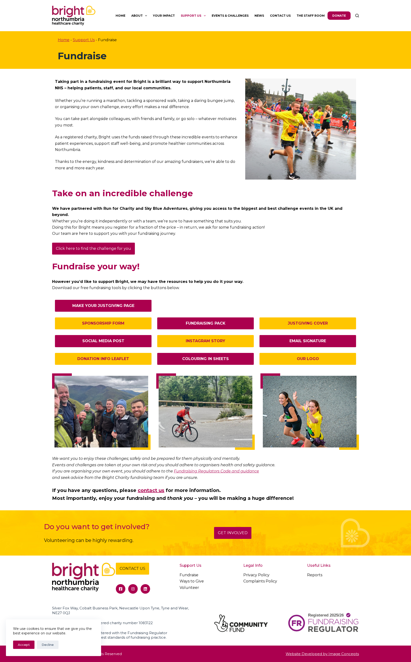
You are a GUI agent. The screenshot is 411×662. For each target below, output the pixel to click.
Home (120, 15)
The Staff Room (311, 15)
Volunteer (189, 587)
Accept (24, 645)
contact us (151, 490)
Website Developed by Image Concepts (322, 654)
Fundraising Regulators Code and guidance (216, 471)
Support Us (191, 15)
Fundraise (189, 575)
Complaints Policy (260, 581)
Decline (48, 645)
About (137, 15)
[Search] (357, 15)
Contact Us (280, 15)
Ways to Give (192, 581)
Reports (314, 575)
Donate (339, 15)
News (259, 15)
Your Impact (164, 15)
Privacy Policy (256, 575)
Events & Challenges (230, 15)
